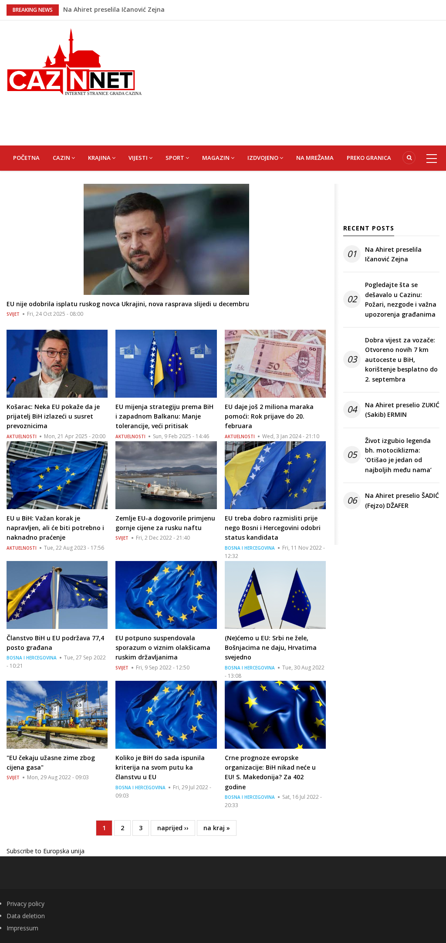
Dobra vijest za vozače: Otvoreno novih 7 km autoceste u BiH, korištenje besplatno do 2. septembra (401, 359)
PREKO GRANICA (369, 158)
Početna (26, 158)
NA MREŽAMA (315, 158)
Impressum (22, 928)
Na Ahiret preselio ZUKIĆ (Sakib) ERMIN (402, 410)
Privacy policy (25, 903)
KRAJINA (100, 158)
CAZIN (62, 158)
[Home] (74, 61)
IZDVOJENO (263, 158)
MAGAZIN (216, 158)
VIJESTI (138, 158)
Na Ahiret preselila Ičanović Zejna (114, 6)
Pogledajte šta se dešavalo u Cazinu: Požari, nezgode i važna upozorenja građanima (400, 299)
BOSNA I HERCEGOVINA (250, 548)
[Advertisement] (300, 81)
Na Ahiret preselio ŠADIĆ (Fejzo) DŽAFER (402, 500)
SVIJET (13, 314)
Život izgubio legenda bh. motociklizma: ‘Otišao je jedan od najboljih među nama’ (398, 455)
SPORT (176, 158)
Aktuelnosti (22, 436)
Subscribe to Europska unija (45, 851)
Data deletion (26, 916)
